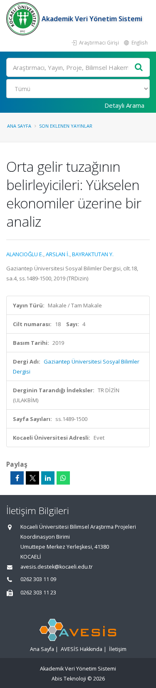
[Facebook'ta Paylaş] (17, 478)
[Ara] (139, 67)
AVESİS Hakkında (81, 649)
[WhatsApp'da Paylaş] (63, 478)
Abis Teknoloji (69, 678)
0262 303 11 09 (38, 579)
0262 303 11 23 (38, 592)
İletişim (117, 649)
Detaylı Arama (124, 105)
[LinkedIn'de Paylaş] (47, 478)
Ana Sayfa (19, 126)
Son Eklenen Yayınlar (65, 126)
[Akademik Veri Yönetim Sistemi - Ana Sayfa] (24, 18)
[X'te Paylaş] (32, 478)
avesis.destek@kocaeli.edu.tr (56, 566)
